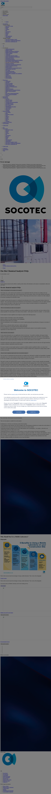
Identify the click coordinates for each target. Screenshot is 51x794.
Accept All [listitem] (33, 412)
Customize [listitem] (19, 412)
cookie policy (33, 400)
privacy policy (15, 394)
